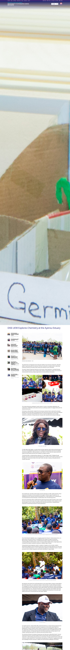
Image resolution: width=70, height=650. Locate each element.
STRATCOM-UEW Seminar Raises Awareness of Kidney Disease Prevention (14, 345)
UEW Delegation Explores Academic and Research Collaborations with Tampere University (15, 369)
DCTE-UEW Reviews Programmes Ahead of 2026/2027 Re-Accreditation (14, 375)
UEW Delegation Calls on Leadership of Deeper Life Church (15, 340)
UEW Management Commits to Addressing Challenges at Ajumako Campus (15, 334)
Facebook (49, 0)
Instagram (53, 0)
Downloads (25, 0)
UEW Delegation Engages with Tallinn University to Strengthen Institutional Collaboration (15, 363)
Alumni (22, 0)
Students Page (19, 0)
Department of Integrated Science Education (18, 4)
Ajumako (9, 0)
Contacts (29, 0)
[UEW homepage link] (61, 4)
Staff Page (14, 0)
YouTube (61, 0)
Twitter (57, 0)
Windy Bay (45, 0)
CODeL (12, 0)
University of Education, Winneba (15, 2)
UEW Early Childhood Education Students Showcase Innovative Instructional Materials (14, 351)
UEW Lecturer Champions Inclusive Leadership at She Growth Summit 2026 (14, 356)
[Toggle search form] (57, 4)
